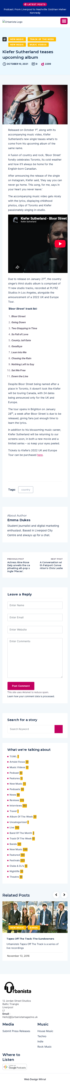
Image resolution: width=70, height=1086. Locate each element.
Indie (40, 1041)
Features (15, 778)
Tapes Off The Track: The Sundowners (30, 938)
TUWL (13, 756)
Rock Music (44, 1046)
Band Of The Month (21, 833)
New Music (17, 39)
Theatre (14, 876)
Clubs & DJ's (17, 865)
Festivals (15, 860)
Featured (15, 854)
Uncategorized (18, 822)
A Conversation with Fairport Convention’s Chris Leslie (51, 565)
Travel (13, 811)
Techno (41, 1036)
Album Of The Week (21, 816)
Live (12, 827)
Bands (13, 844)
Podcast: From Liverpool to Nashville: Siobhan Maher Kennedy (35, 11)
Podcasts (15, 789)
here (40, 454)
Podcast (14, 772)
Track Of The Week (42, 39)
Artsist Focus (17, 761)
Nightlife (15, 871)
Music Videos (38, 44)
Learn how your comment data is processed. (31, 696)
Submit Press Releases (16, 1031)
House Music (45, 1031)
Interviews (16, 805)
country (25, 489)
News (13, 794)
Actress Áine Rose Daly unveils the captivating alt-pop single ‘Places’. (18, 567)
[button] (64, 21)
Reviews (14, 800)
